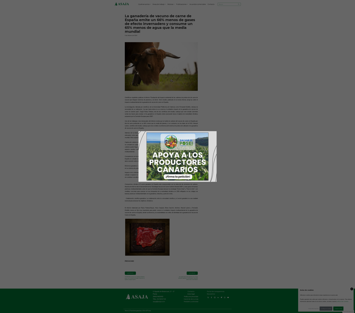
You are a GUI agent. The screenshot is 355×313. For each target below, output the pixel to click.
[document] (177, 156)
